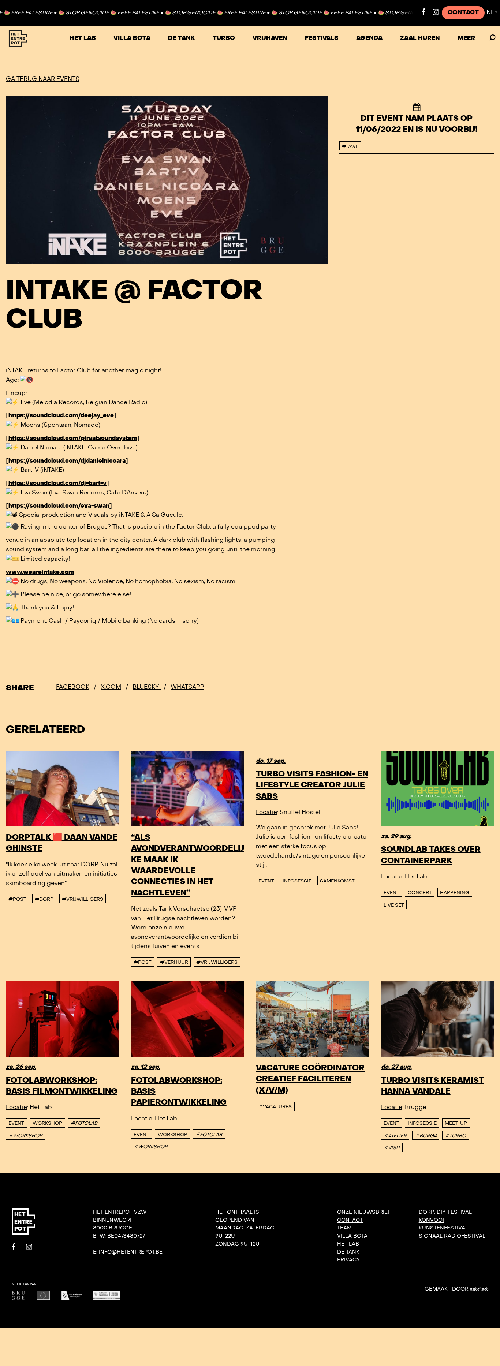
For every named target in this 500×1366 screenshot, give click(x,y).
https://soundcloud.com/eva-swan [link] (58, 506)
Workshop (47, 1123)
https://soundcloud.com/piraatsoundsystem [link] (72, 438)
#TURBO (455, 1136)
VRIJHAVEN (270, 38)
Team (344, 1228)
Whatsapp (187, 687)
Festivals (322, 38)
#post (17, 899)
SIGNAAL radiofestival (452, 1236)
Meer (466, 38)
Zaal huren (420, 38)
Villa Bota (131, 38)
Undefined (479, 1289)
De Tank (181, 38)
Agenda (369, 38)
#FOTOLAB (84, 1123)
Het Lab (83, 38)
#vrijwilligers (82, 899)
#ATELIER (395, 1136)
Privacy (348, 1260)
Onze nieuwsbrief (364, 1212)
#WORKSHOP (25, 1136)
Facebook (72, 687)
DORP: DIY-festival (445, 1212)
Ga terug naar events (42, 79)
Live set (394, 905)
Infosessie (297, 881)
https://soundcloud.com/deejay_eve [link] (61, 415)
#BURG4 (426, 1136)
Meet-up (456, 1123)
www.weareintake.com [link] (40, 572)
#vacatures (275, 1107)
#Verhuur (174, 962)
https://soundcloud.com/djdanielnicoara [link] (67, 460)
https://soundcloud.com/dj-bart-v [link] (57, 483)
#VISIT (392, 1148)
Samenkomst (337, 881)
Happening (454, 893)
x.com (111, 687)
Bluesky (147, 687)
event (266, 881)
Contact (463, 12)
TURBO (224, 38)
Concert (420, 893)
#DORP (44, 899)
